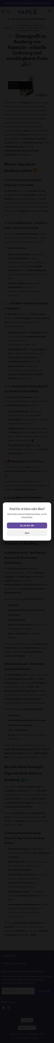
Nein (27, 533)
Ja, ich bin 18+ (27, 525)
